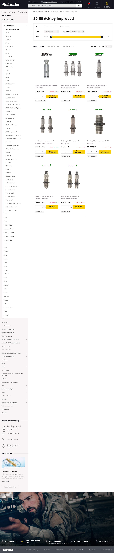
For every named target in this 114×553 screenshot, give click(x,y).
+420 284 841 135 (68, 2)
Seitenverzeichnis (107, 550)
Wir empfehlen (38, 46)
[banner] (7, 550)
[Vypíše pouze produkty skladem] (77, 31)
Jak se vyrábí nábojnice (9, 471)
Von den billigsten (53, 46)
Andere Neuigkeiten (10, 487)
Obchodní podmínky (31, 550)
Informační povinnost (76, 550)
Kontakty (47, 550)
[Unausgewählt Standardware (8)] (51, 31)
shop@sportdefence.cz (50, 2)
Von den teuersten (69, 46)
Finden (79, 5)
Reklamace (92, 550)
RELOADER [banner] (11, 4)
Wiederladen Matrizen (44, 11)
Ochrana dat (59, 550)
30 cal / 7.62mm (57, 11)
